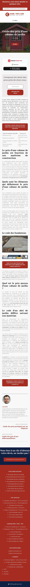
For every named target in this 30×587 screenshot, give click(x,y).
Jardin (15, 44)
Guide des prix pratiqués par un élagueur (15, 427)
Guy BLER (5, 406)
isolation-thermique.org (15, 553)
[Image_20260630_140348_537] (15, 258)
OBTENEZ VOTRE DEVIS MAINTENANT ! (15, 8)
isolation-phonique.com (15, 551)
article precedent (22, 424)
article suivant (7, 434)
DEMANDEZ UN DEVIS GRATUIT (15, 459)
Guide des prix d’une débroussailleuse (10, 437)
